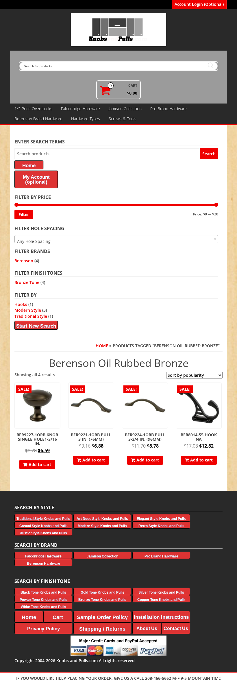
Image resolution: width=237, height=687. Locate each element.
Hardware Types (85, 118)
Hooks (20, 304)
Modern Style (27, 310)
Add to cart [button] (40, 464)
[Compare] (58, 401)
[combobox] (116, 239)
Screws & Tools (122, 118)
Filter (23, 214)
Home (102, 345)
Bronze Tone (26, 282)
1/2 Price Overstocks (33, 108)
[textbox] (116, 241)
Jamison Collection (125, 108)
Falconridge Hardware (80, 108)
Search (209, 153)
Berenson (23, 260)
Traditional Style (30, 316)
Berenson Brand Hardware (38, 118)
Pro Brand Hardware (168, 108)
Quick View (57, 391)
